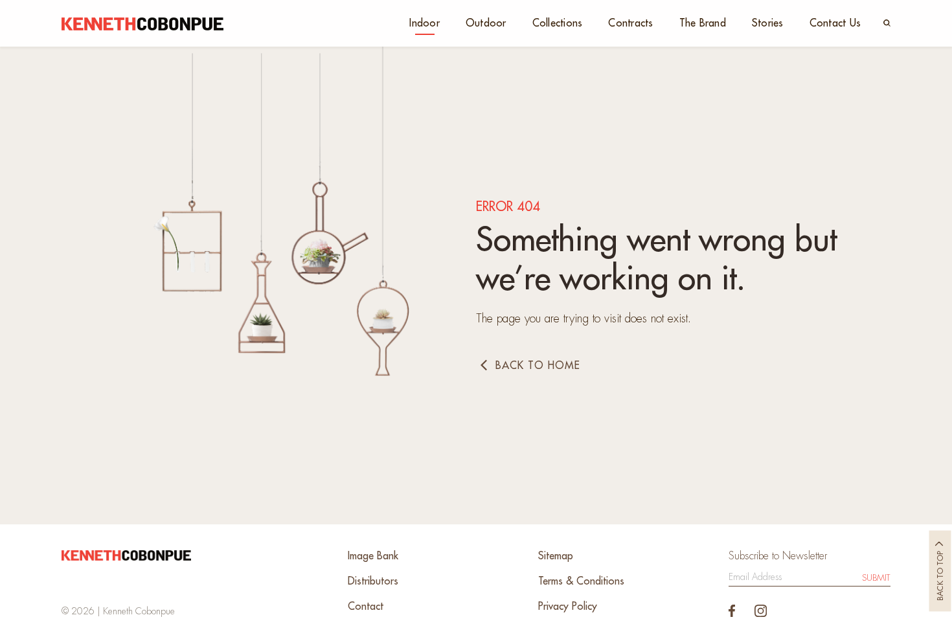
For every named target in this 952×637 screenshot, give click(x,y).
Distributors (373, 581)
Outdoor (486, 23)
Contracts (630, 23)
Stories (768, 23)
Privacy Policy (567, 606)
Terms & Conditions (581, 581)
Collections (557, 23)
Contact (365, 606)
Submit (876, 578)
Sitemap (555, 556)
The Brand (702, 23)
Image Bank (373, 556)
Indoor (424, 23)
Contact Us (835, 23)
